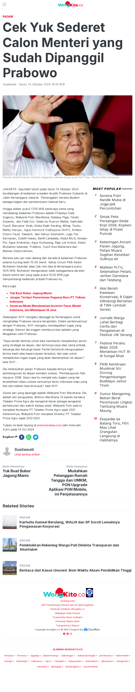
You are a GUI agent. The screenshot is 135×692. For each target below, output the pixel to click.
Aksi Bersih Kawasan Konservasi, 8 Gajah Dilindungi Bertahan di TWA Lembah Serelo (116, 299)
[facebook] (21, 437)
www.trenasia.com (49, 425)
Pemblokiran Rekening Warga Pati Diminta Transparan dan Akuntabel (69, 547)
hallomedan (122, 655)
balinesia (36, 661)
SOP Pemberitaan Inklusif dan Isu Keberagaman (67, 604)
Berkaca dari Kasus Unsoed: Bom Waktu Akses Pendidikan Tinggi (75, 570)
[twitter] (35, 437)
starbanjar (21, 661)
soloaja (8, 661)
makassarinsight (86, 655)
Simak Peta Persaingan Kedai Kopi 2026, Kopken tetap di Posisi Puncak (115, 225)
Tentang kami (67, 600)
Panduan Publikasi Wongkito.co (67, 609)
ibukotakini (91, 661)
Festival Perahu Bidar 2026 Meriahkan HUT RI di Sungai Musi (115, 349)
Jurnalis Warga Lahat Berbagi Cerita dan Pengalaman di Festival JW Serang (116, 326)
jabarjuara (106, 661)
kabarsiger (67, 655)
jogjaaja (34, 655)
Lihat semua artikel (27, 454)
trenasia (8, 655)
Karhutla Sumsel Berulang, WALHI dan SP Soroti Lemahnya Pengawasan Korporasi (70, 524)
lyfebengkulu (72, 666)
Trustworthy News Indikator (67, 617)
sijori (47, 661)
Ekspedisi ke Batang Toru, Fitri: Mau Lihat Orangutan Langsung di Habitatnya (114, 429)
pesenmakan (91, 666)
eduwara (42, 666)
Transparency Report (67, 625)
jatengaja (56, 666)
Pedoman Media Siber (68, 621)
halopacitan (74, 661)
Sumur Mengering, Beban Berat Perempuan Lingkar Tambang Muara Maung (116, 402)
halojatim (59, 661)
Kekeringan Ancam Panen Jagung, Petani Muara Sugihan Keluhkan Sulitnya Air (115, 250)
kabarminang (50, 655)
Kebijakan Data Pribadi (67, 613)
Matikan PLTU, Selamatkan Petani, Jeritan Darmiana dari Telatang (116, 273)
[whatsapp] (28, 437)
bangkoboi (122, 661)
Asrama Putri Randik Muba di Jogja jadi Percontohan (112, 202)
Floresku (21, 655)
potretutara (105, 655)
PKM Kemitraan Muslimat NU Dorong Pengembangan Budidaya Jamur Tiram (113, 374)
